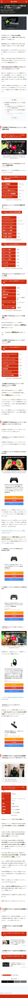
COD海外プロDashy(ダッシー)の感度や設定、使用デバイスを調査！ (18, 965)
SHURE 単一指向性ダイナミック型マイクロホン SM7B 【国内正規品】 (14, 732)
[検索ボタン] (26, 1)
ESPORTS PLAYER (9, 10)
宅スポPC (14, 1)
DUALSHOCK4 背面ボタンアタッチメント (11, 530)
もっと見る (14, 117)
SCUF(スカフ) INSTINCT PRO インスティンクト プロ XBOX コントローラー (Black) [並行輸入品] (14, 566)
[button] (7, 982)
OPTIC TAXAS (15, 975)
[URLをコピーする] (20, 982)
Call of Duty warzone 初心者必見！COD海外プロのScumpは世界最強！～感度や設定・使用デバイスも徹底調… (18, 942)
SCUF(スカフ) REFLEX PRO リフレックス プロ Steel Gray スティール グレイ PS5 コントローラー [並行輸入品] (14, 605)
